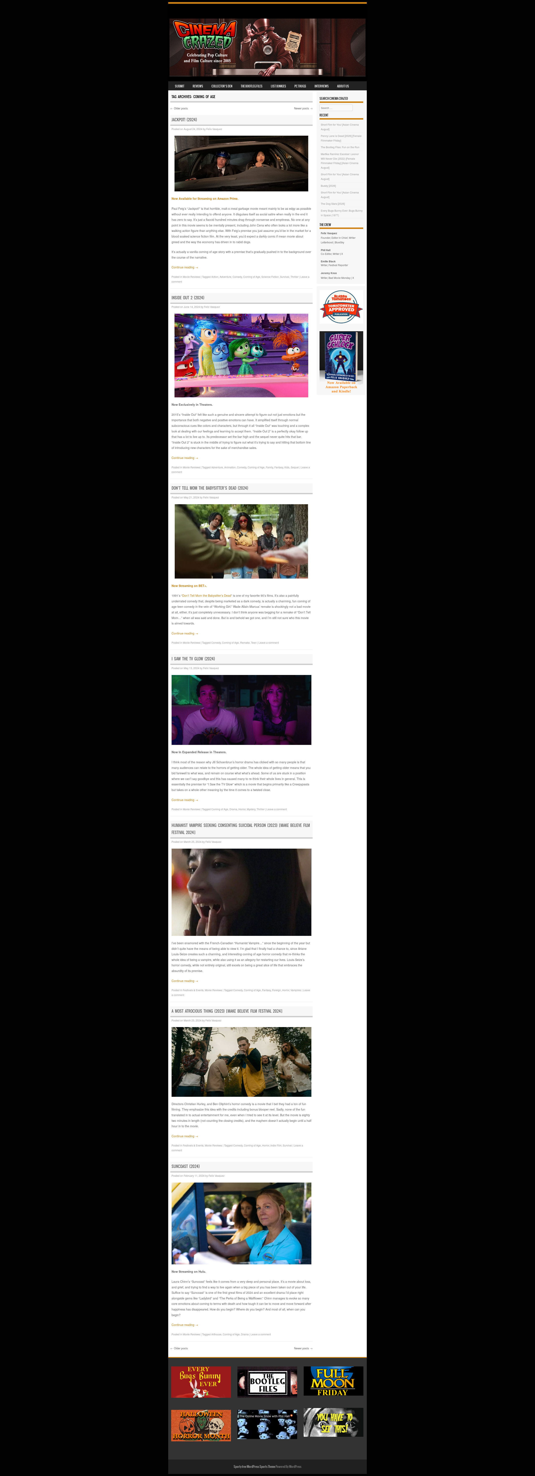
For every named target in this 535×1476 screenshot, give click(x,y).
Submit (179, 86)
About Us (343, 86)
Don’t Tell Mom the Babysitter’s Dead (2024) (210, 488)
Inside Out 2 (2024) (188, 298)
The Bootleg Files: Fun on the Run (340, 147)
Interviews (322, 86)
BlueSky (339, 242)
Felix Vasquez (214, 129)
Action (214, 276)
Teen (254, 642)
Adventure (225, 276)
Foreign (276, 990)
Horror (242, 809)
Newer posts (303, 108)
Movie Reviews (191, 276)
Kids (286, 467)
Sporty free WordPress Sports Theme (254, 1466)
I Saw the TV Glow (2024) (193, 659)
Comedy (237, 276)
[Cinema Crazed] (267, 75)
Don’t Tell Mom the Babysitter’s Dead (206, 595)
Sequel (295, 467)
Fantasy (278, 467)
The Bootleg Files (251, 86)
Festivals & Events (193, 990)
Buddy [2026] (328, 185)
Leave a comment (269, 642)
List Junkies (278, 86)
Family (269, 467)
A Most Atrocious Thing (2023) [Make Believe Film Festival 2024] (227, 1011)
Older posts (179, 108)
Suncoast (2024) (186, 1166)
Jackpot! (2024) (184, 120)
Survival (284, 276)
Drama (233, 809)
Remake (245, 642)
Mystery (251, 809)
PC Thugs (300, 86)
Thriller (294, 276)
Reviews (198, 86)
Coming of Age (251, 276)
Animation (230, 467)
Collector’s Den (221, 86)
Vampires (295, 990)
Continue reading (185, 267)
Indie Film (276, 1145)
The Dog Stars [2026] (333, 203)
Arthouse (216, 1334)
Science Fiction (270, 276)
